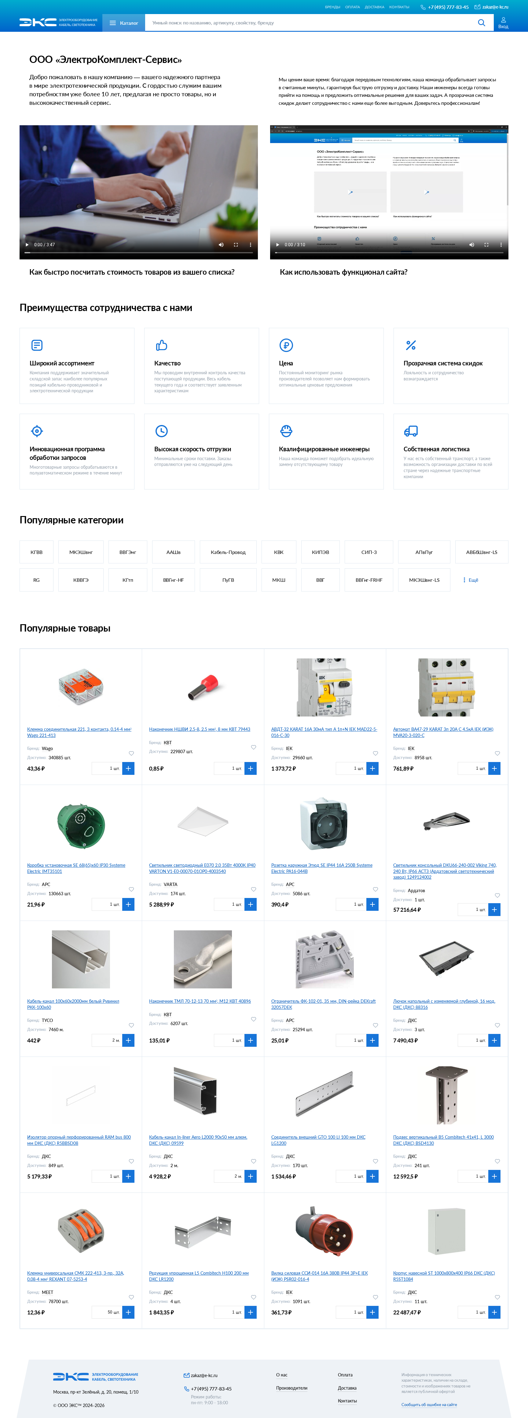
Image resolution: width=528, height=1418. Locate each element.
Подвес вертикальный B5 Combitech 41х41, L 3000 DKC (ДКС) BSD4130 (443, 1140)
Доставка (374, 7)
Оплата (352, 7)
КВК (279, 552)
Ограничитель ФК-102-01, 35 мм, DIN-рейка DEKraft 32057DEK (323, 1004)
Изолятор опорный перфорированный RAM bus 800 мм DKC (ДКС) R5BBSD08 (79, 1140)
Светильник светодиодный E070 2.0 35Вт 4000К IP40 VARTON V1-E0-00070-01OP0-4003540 (202, 868)
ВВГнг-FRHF (369, 580)
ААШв (174, 552)
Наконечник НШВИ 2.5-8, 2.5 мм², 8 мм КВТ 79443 (199, 729)
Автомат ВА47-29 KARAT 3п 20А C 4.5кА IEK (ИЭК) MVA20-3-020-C (443, 732)
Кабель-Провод (228, 552)
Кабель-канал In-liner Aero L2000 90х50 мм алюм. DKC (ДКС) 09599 (198, 1140)
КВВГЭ (81, 580)
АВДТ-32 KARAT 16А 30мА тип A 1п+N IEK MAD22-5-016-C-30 (324, 732)
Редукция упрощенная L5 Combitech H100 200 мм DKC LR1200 (199, 1276)
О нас (282, 1374)
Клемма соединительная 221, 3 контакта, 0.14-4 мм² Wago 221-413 (79, 732)
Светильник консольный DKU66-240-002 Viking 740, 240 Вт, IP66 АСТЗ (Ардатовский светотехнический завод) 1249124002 (445, 871)
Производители (291, 1388)
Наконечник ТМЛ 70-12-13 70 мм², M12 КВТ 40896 (200, 1001)
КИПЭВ (320, 552)
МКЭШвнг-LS (424, 580)
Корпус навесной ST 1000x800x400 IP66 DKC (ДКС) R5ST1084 (444, 1276)
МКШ (278, 580)
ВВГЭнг (127, 552)
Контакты (399, 7)
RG (36, 580)
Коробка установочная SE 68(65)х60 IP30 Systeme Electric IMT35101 (76, 868)
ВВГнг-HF (173, 580)
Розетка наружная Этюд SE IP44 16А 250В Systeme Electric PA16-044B (321, 868)
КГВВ (36, 552)
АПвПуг (424, 552)
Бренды (332, 7)
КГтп (128, 580)
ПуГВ (228, 580)
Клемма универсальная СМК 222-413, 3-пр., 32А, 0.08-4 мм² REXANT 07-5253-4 (75, 1276)
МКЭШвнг (81, 552)
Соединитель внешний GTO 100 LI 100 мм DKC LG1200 (318, 1140)
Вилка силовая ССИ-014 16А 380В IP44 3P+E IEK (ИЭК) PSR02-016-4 (319, 1276)
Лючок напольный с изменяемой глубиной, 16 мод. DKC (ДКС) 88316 (444, 1004)
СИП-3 (368, 552)
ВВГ (320, 580)
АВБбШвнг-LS (481, 552)
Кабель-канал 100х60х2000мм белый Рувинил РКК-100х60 (73, 1004)
